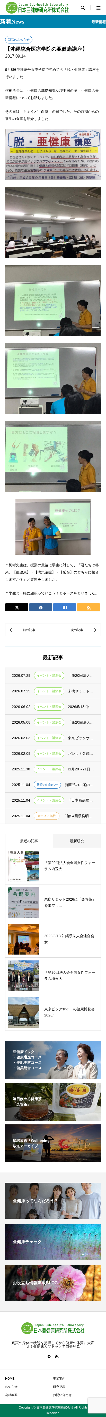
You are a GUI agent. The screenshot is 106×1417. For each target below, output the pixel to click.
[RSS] (57, 1356)
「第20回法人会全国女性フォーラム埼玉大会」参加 (81, 675)
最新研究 (77, 841)
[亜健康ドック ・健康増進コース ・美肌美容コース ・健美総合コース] (53, 1076)
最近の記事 (29, 841)
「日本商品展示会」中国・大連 (81, 800)
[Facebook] (49, 1356)
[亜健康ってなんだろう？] (53, 1216)
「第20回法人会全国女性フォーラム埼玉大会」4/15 (81, 722)
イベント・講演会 (49, 675)
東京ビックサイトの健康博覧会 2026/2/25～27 (81, 738)
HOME (9, 1378)
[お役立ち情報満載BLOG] (53, 1299)
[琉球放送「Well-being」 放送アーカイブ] (53, 1159)
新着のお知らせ (19, 39)
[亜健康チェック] (53, 1258)
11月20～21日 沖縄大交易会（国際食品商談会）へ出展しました (81, 769)
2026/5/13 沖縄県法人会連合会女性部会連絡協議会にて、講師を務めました (81, 707)
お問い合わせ (62, 1395)
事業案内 (59, 1378)
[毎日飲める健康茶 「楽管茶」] (53, 1117)
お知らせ (11, 1387)
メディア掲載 (46, 816)
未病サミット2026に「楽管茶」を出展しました (81, 691)
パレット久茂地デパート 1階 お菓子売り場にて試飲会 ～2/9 (81, 753)
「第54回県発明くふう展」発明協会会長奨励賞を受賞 (78, 816)
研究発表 (59, 1387)
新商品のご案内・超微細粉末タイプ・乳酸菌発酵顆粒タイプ (79, 785)
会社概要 (11, 1395)
